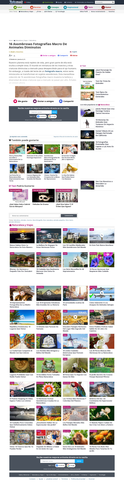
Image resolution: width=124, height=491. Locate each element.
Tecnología (61, 11)
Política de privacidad (56, 120)
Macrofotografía (37, 220)
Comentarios (69, 215)
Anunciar (92, 479)
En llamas (49, 11)
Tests (90, 7)
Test (13, 185)
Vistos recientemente (98, 11)
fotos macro (69, 220)
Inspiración (93, 475)
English (74, 52)
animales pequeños (59, 220)
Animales (23, 220)
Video (28, 2)
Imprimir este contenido (19, 136)
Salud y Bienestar (24, 475)
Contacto (69, 2)
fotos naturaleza (48, 220)
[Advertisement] (62, 26)
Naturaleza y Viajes (27, 11)
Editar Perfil (84, 11)
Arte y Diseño (75, 475)
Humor (108, 7)
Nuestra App (48, 2)
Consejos (55, 7)
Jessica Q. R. (21, 59)
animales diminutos (14, 222)
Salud (19, 7)
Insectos (29, 220)
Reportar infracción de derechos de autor (66, 136)
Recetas (37, 7)
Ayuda (60, 2)
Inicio (10, 40)
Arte (39, 11)
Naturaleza (32, 40)
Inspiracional (72, 7)
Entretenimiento (63, 475)
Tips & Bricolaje (51, 475)
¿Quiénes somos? (52, 479)
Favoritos (112, 11)
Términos (47, 120)
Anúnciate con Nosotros (85, 2)
